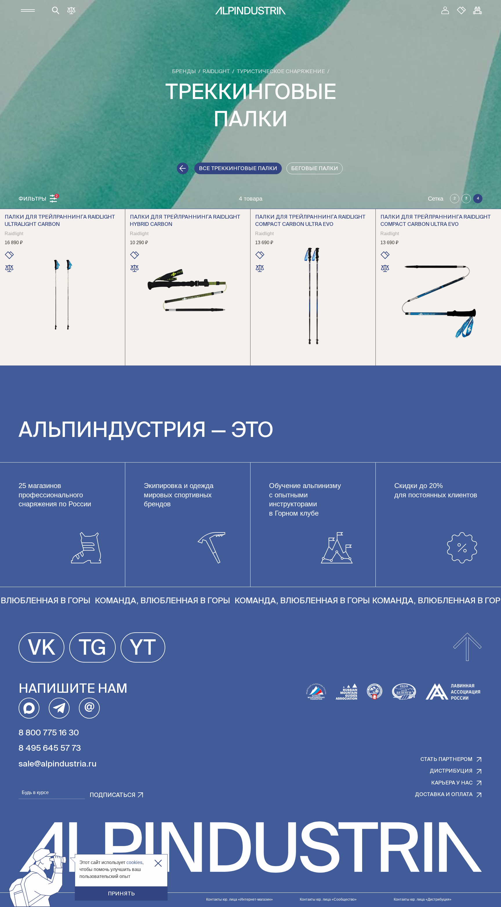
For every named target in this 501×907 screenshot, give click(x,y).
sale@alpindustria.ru (58, 764)
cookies (134, 862)
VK (41, 648)
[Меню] (28, 10)
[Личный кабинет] (445, 10)
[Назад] (182, 168)
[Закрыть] (158, 863)
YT (143, 648)
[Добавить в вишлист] (9, 255)
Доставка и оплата (444, 794)
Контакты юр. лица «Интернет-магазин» (239, 899)
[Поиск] (55, 10)
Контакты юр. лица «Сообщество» (328, 899)
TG (92, 648)
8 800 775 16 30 (49, 733)
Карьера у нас (452, 783)
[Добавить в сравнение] (9, 268)
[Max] (29, 708)
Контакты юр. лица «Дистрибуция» (422, 899)
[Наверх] (467, 647)
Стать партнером (446, 759)
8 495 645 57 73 (50, 748)
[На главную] (250, 11)
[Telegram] (59, 708)
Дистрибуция (451, 771)
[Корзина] (477, 10)
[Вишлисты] (461, 10)
